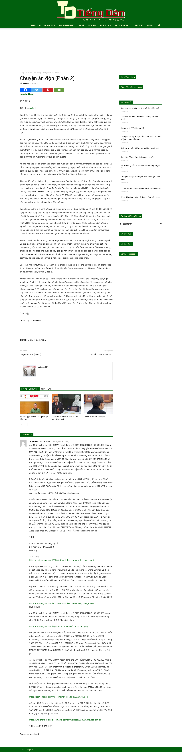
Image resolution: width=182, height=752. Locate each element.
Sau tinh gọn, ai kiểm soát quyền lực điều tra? (140, 108)
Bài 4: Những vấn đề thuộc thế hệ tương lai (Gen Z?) (141, 166)
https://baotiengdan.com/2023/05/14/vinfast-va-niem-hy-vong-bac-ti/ (62, 560)
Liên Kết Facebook (128, 254)
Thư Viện (104, 25)
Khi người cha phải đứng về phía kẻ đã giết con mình (140, 178)
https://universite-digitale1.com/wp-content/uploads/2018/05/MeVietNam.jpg (65, 719)
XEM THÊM (46, 389)
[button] (159, 25)
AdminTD (26, 83)
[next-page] (25, 424)
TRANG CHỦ (35, 25)
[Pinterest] (48, 90)
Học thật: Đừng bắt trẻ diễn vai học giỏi (137, 157)
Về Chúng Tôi (121, 25)
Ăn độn (30, 340)
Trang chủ (23, 72)
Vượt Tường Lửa (128, 77)
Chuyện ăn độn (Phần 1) (30, 354)
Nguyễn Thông (41, 340)
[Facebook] (25, 90)
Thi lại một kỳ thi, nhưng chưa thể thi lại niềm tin (141, 188)
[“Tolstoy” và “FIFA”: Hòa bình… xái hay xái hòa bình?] (66, 404)
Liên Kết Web (126, 234)
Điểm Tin (92, 25)
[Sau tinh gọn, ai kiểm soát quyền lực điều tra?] (34, 404)
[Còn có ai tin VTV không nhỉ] (98, 404)
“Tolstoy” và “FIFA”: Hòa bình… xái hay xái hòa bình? (139, 117)
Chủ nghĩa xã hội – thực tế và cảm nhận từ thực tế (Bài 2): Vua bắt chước (141, 138)
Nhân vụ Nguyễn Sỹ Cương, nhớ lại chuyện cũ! (140, 148)
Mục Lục (138, 25)
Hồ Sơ (81, 25)
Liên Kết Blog (126, 244)
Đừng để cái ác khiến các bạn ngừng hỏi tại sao (141, 197)
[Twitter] (36, 90)
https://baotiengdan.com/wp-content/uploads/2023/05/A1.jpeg (58, 626)
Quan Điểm (49, 25)
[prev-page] (21, 424)
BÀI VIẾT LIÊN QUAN (29, 389)
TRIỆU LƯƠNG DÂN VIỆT (40, 441)
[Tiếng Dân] (91, 11)
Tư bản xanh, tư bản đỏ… (102, 354)
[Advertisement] (91, 51)
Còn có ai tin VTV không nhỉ (94, 417)
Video (150, 25)
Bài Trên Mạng (66, 25)
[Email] (59, 90)
